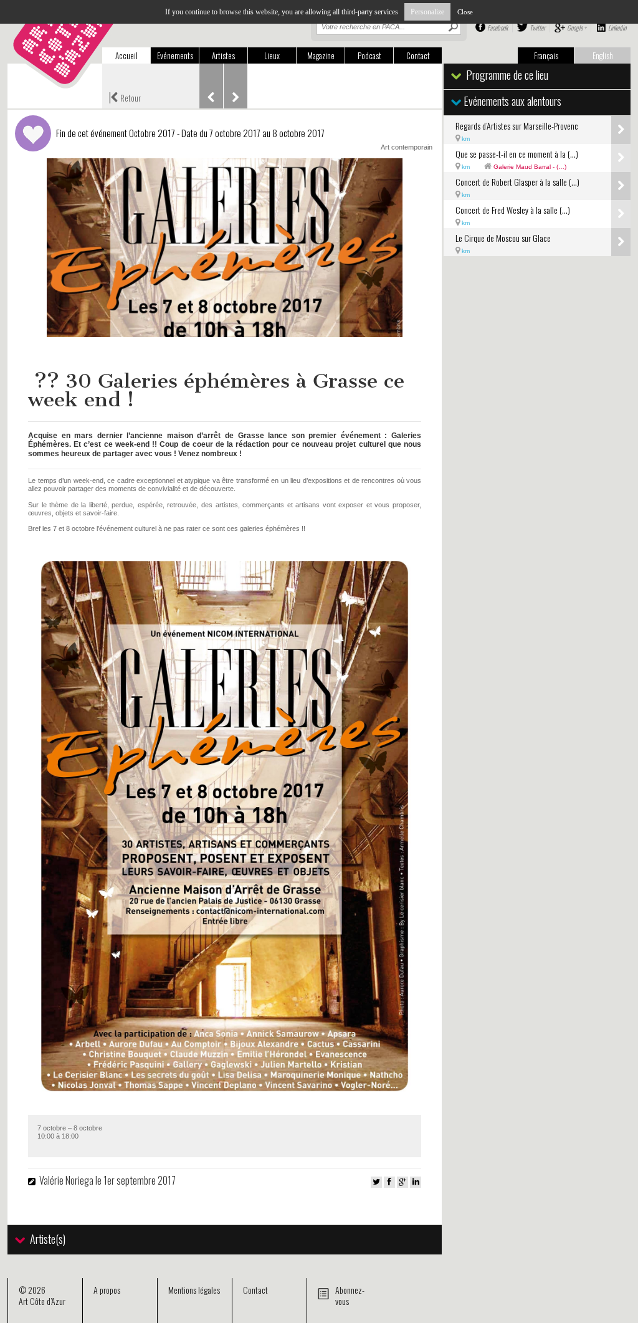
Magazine (321, 55)
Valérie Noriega (67, 1180)
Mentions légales (194, 1289)
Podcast (369, 55)
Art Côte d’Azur (42, 1300)
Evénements (175, 55)
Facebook (497, 27)
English (603, 55)
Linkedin (617, 27)
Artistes (223, 55)
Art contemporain (406, 147)
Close (465, 12)
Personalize (427, 11)
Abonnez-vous (349, 1295)
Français (546, 55)
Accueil (126, 55)
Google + (576, 27)
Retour (124, 96)
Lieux (272, 55)
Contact (418, 55)
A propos (106, 1289)
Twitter (537, 27)
